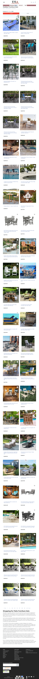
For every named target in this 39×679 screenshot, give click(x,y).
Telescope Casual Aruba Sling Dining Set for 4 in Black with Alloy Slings (11, 575)
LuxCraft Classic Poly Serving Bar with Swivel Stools (28, 428)
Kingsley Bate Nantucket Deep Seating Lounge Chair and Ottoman (27, 378)
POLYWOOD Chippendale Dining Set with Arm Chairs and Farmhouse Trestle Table (11, 231)
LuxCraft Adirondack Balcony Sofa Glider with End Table (10, 57)
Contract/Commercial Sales (18, 657)
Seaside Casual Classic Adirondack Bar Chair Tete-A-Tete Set (11, 281)
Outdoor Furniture (6, 650)
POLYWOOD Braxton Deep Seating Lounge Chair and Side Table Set (27, 502)
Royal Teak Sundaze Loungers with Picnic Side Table (10, 329)
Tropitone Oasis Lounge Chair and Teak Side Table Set (27, 132)
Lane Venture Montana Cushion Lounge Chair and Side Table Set (27, 354)
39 (24, 608)
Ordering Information (17, 651)
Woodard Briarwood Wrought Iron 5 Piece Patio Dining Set (11, 354)
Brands (4, 655)
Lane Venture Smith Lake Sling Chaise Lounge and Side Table (28, 182)
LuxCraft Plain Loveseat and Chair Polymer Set (10, 428)
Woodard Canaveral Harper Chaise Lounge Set (27, 452)
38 (22, 608)
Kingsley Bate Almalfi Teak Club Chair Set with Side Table (11, 478)
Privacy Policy (16, 655)
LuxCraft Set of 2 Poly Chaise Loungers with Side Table (26, 305)
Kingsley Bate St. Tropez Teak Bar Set (11, 206)
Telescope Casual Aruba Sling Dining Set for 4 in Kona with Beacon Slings (28, 575)
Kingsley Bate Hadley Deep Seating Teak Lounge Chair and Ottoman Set (11, 256)
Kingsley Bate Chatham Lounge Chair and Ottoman (28, 478)
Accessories (5, 654)
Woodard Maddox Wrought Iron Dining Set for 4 (10, 82)
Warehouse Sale (17, 659)
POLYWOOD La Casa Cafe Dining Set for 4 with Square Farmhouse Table (28, 527)
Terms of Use (16, 656)
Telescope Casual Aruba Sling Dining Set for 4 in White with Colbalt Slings (11, 600)
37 (19, 608)
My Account (16, 650)
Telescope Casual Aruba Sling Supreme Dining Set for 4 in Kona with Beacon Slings (10, 107)
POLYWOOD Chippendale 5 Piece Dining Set (27, 206)
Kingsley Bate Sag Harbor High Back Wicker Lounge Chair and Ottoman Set (11, 453)
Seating (4, 652)
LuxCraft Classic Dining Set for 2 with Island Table (28, 551)
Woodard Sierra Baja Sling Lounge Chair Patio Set (10, 158)
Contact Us (16, 654)
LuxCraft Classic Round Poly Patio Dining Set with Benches (10, 305)
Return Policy (16, 652)
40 (27, 608)
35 (14, 608)
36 (17, 608)
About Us (15, 653)
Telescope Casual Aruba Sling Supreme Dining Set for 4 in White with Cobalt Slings (27, 107)
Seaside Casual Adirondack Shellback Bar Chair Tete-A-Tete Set (28, 256)
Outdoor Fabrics (17, 658)
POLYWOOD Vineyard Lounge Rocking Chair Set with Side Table (10, 551)
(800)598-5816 (30, 650)
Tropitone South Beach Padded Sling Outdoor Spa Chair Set (11, 182)
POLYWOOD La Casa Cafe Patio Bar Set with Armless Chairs (27, 231)
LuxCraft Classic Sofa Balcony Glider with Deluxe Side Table (27, 329)
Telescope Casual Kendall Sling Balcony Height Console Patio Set (27, 57)
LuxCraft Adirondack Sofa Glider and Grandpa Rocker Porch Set (11, 404)
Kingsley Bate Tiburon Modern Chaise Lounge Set (28, 158)
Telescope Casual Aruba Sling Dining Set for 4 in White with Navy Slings (28, 600)
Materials (4, 656)
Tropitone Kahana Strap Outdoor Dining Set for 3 (27, 404)
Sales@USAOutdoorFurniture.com (31, 652)
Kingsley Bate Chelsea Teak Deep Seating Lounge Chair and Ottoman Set (10, 379)
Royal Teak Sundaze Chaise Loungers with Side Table (11, 33)
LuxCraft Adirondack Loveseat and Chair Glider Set (10, 502)
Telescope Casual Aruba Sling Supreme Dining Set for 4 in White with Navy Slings (10, 133)
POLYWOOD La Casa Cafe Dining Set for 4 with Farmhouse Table (11, 527)
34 (12, 608)
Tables (4, 653)
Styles (4, 657)
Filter (11, 13)
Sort (28, 13)
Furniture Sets (5, 651)
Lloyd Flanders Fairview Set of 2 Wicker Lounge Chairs (27, 33)
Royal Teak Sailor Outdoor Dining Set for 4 (28, 281)
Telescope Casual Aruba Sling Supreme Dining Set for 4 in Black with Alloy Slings (27, 82)
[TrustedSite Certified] (6, 671)
